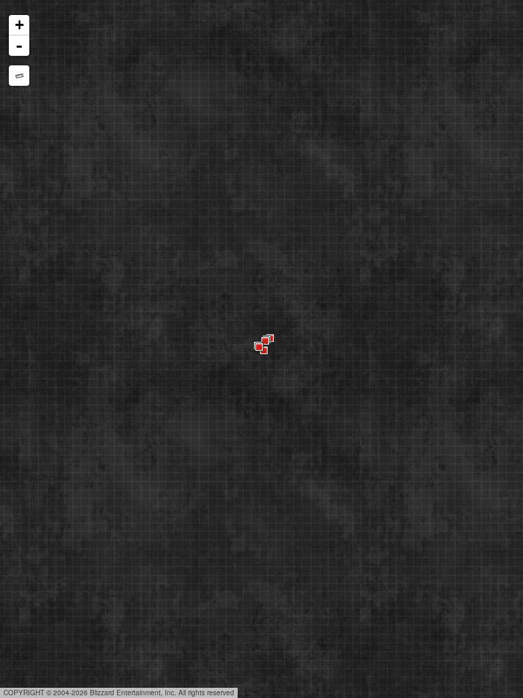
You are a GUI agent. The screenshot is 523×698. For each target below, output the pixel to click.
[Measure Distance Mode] (19, 75)
